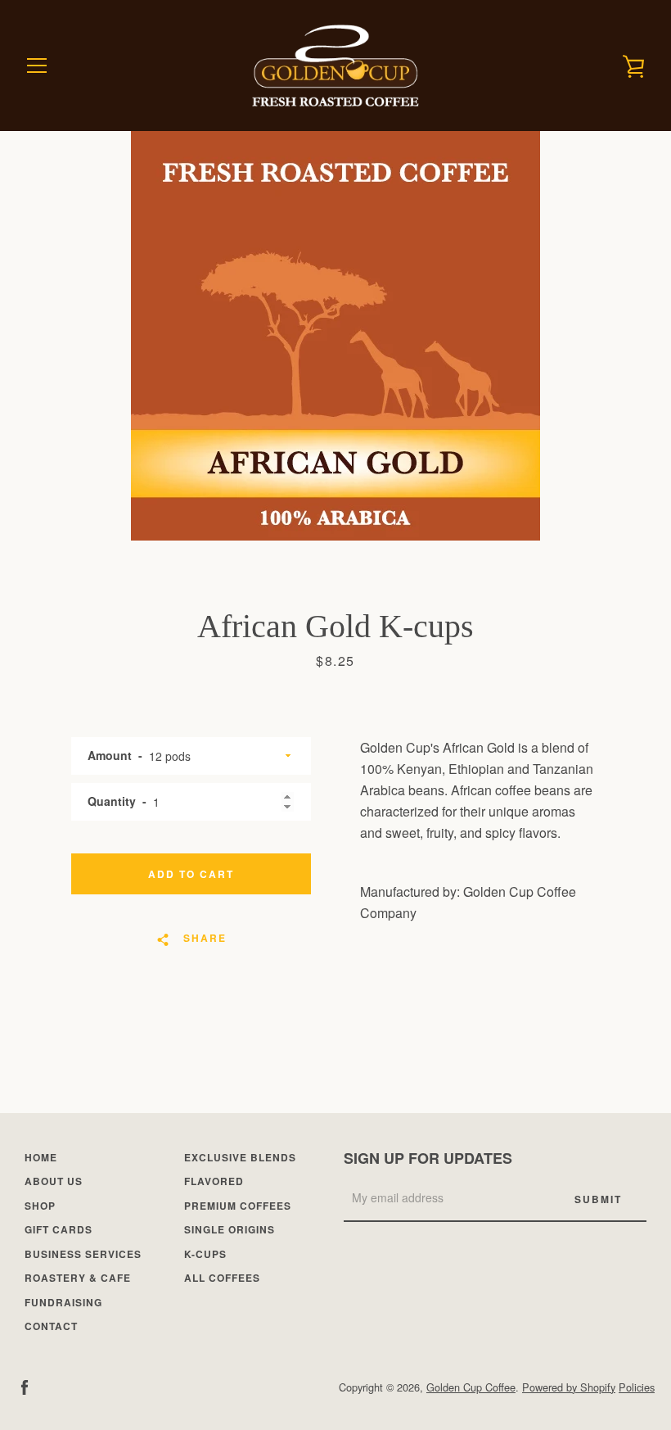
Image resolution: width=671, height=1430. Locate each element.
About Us (54, 1181)
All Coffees (222, 1277)
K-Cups (205, 1254)
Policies (637, 1387)
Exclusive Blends (240, 1157)
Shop (40, 1205)
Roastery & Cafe (78, 1277)
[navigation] (36, 65)
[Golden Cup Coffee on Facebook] (24, 1386)
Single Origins (229, 1229)
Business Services (83, 1254)
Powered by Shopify (568, 1387)
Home (41, 1157)
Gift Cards (58, 1229)
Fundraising (63, 1302)
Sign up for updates (428, 1158)
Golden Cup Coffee (471, 1387)
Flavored (214, 1181)
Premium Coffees (237, 1205)
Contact (51, 1326)
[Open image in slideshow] (335, 336)
